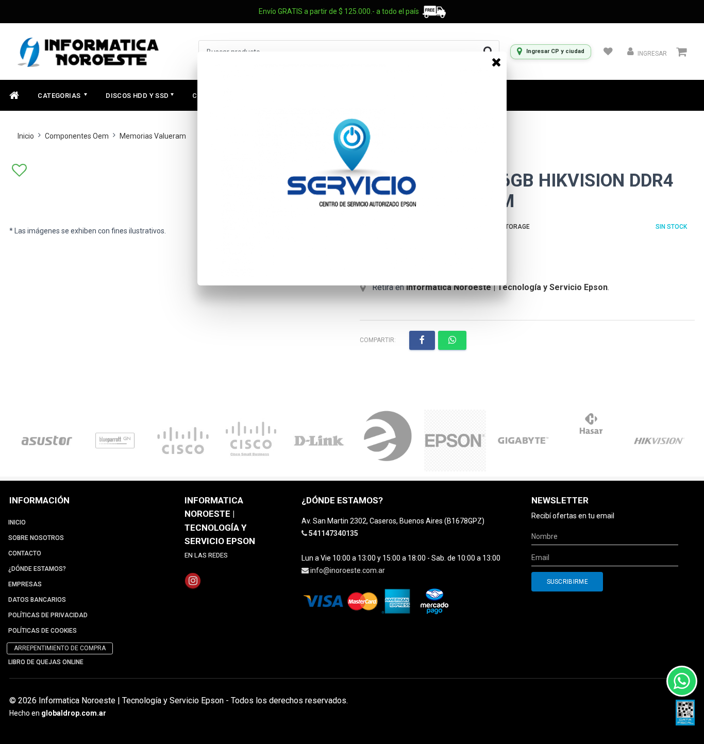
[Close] (496, 62)
